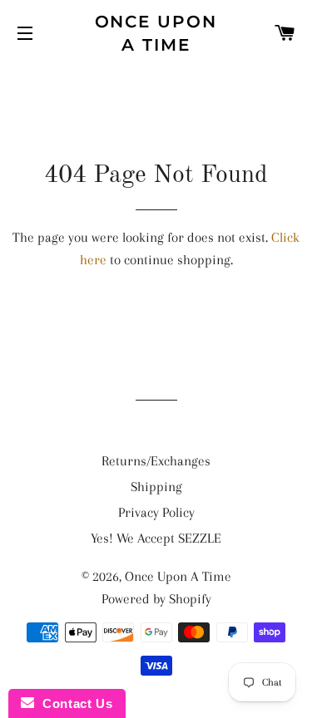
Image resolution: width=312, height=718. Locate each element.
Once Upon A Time (156, 33)
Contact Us (73, 703)
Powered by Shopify (156, 599)
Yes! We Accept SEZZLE (156, 538)
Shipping (156, 486)
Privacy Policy (156, 512)
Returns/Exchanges (156, 461)
